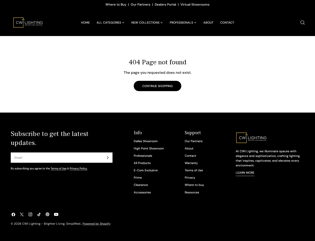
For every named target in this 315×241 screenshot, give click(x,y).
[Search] (302, 22)
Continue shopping (157, 86)
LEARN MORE (245, 173)
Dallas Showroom (146, 141)
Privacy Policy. (78, 168)
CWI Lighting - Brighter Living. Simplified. (51, 224)
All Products (142, 163)
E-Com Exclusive (146, 170)
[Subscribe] (107, 157)
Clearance (141, 185)
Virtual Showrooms (195, 4)
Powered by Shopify (96, 224)
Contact (190, 156)
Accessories (142, 192)
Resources (192, 192)
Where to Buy (115, 4)
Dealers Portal (165, 4)
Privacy (190, 177)
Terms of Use (58, 168)
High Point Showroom (149, 148)
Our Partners (140, 4)
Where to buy (194, 185)
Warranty (191, 163)
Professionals (143, 156)
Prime (138, 177)
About (189, 148)
